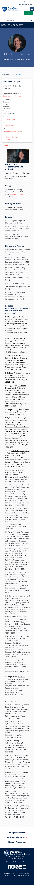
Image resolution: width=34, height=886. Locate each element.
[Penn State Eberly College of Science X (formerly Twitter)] (13, 868)
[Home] (11, 8)
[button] (28, 14)
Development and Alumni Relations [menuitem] (23, 2)
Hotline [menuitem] (24, 857)
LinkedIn (9, 139)
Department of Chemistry (9, 74)
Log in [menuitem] (21, 858)
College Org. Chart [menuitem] (13, 857)
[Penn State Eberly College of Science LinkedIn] (21, 868)
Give (29, 13)
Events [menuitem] (9, 2)
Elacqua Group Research (12, 131)
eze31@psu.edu (9, 119)
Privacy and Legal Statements (20, 875)
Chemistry (12, 24)
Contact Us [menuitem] (14, 858)
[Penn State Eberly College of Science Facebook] (9, 868)
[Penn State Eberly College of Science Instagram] (17, 868)
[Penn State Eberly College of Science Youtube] (24, 868)
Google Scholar (11, 137)
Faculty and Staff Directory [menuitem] (25, 4)
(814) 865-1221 (8, 125)
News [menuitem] (3, 2)
